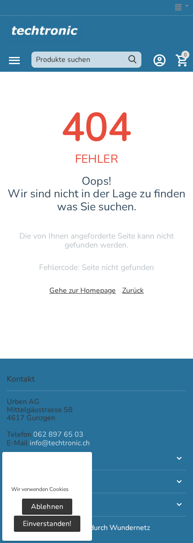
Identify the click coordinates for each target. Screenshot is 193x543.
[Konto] (159, 60)
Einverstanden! (47, 524)
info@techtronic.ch (60, 443)
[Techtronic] (45, 32)
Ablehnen (47, 507)
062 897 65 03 (58, 434)
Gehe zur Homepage (82, 290)
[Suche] (132, 60)
